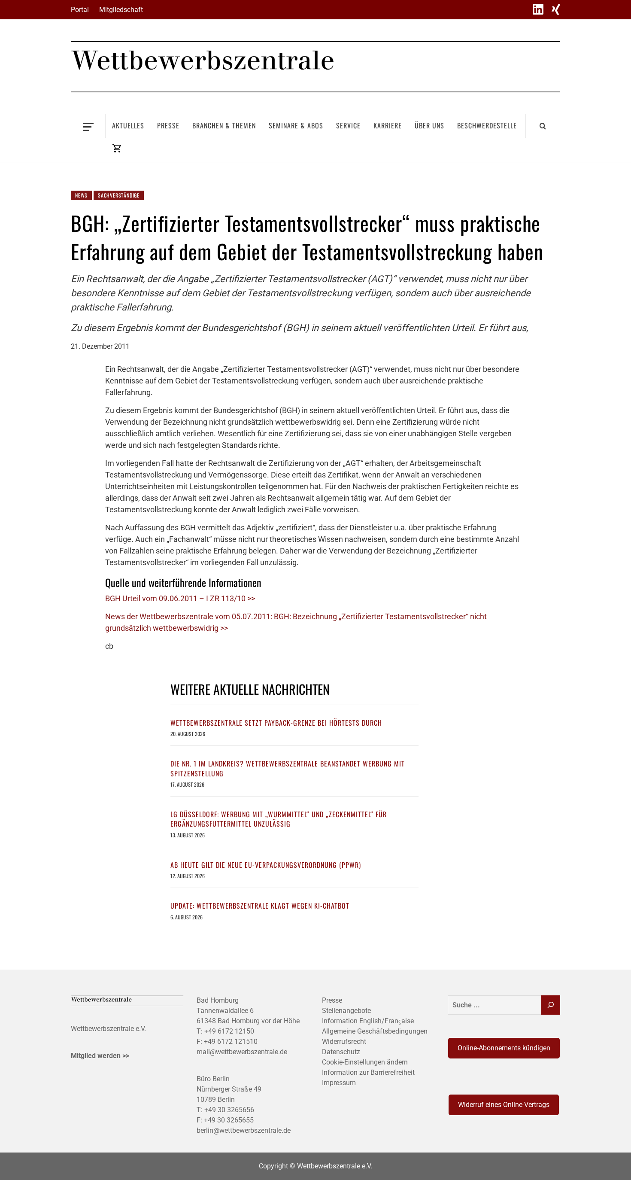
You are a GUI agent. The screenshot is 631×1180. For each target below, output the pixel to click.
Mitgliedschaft (121, 10)
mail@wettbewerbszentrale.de (242, 1052)
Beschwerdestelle (487, 125)
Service (348, 125)
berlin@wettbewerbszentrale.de (244, 1130)
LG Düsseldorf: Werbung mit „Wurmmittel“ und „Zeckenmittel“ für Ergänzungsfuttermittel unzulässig (278, 819)
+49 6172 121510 (231, 1041)
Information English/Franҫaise (368, 1021)
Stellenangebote (346, 1011)
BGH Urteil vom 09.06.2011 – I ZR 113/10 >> (180, 598)
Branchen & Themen (224, 125)
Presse (168, 125)
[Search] (543, 126)
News (81, 195)
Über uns (429, 125)
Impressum (339, 1083)
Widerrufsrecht (344, 1041)
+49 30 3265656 (229, 1110)
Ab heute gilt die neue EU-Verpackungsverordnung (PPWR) (265, 865)
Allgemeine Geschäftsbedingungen (375, 1031)
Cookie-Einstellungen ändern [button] (365, 1062)
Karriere (387, 125)
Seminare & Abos (296, 125)
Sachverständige (119, 195)
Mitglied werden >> (100, 1056)
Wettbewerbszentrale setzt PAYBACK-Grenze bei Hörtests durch (276, 723)
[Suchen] (550, 1005)
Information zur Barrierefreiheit (368, 1072)
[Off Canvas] (88, 126)
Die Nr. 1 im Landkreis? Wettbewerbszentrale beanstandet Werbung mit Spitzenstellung (287, 768)
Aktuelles (128, 125)
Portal (80, 10)
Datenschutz (341, 1052)
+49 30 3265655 (229, 1120)
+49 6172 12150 (229, 1031)
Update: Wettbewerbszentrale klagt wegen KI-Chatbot (259, 905)
